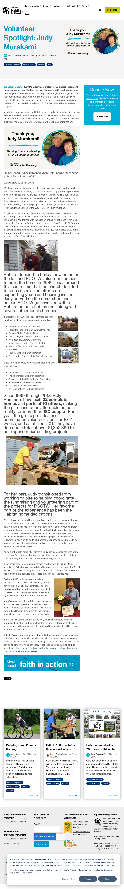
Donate (46, 6)
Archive (41, 65)
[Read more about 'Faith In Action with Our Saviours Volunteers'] (62, 724)
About (85, 6)
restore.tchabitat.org (11, 843)
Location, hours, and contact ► (16, 822)
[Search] (100, 10)
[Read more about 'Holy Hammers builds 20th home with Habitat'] (102, 724)
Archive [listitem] (10, 791)
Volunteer (58, 6)
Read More (33, 796)
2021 (49, 65)
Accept (88, 879)
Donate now (92, 98)
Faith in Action (29, 65)
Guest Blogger (16, 754)
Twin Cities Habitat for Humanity (22, 55)
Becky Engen (55, 754)
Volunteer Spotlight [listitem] (14, 783)
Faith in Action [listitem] (13, 787)
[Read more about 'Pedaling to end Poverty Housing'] (22, 724)
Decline (107, 879)
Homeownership (31, 6)
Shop (26, 14)
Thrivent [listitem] (25, 787)
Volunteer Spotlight (12, 65)
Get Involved (72, 6)
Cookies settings (68, 879)
